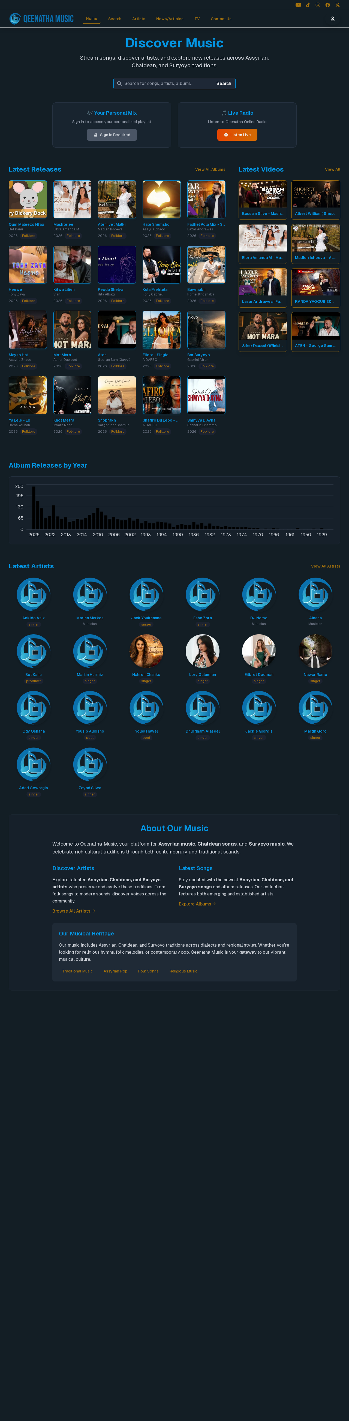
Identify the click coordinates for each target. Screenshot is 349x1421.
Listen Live (240, 135)
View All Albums (210, 169)
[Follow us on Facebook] (327, 5)
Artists (138, 19)
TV (197, 19)
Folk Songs (148, 971)
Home (91, 18)
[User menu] (332, 19)
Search (114, 19)
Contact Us (221, 19)
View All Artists (325, 566)
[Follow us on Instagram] (318, 5)
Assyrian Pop (115, 971)
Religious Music (183, 971)
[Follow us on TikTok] (308, 5)
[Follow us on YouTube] (298, 5)
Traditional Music (77, 971)
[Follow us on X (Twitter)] (337, 5)
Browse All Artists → (73, 911)
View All (332, 169)
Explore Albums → (197, 904)
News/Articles (169, 19)
